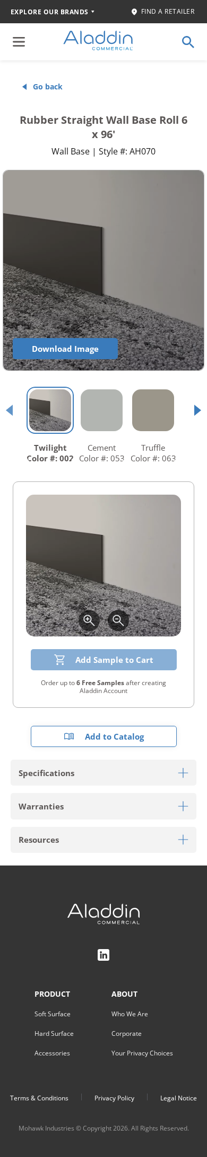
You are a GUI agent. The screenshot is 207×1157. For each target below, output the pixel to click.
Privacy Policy (114, 1098)
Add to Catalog (114, 736)
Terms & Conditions (39, 1098)
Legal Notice (178, 1098)
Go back (48, 86)
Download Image (65, 348)
